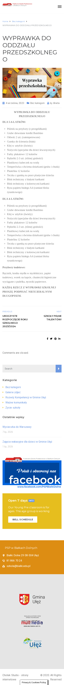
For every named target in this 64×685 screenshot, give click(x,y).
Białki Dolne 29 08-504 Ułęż (23, 555)
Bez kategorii (37, 103)
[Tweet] (51, 338)
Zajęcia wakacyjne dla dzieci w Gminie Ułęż (27, 441)
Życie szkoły (12, 407)
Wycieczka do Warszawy (17, 426)
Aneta (56, 103)
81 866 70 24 (14, 560)
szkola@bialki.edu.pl (18, 566)
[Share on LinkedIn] (59, 338)
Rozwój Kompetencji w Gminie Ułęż (25, 397)
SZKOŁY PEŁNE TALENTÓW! (53, 318)
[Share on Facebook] (47, 338)
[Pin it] (55, 338)
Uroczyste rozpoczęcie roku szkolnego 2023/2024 (15, 321)
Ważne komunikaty (16, 402)
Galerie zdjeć (13, 392)
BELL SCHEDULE (22, 519)
